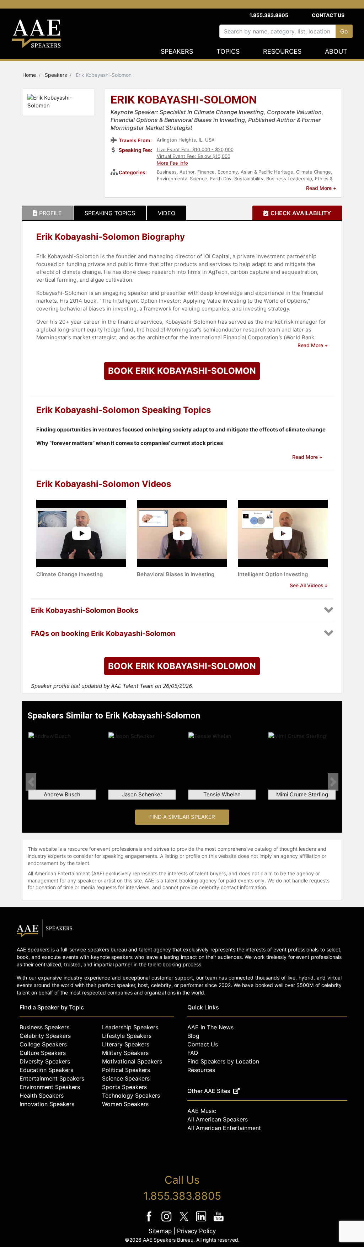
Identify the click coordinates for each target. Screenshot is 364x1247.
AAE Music (201, 1110)
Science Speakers (126, 1078)
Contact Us (328, 15)
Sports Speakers (124, 1087)
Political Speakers (126, 1069)
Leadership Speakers (130, 1027)
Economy (228, 172)
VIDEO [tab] (166, 213)
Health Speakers (42, 1095)
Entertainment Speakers (52, 1078)
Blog (193, 1035)
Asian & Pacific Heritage (267, 172)
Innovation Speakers (47, 1104)
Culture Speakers (43, 1052)
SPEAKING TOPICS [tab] (110, 213)
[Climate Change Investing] (81, 533)
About (336, 51)
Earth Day (220, 178)
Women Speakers (125, 1104)
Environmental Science (182, 178)
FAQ (192, 1052)
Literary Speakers (125, 1044)
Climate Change (313, 172)
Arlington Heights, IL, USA (186, 140)
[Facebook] (150, 1221)
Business (167, 172)
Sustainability (248, 178)
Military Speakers (125, 1052)
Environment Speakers (50, 1087)
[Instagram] (167, 1221)
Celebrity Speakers (45, 1035)
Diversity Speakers (45, 1061)
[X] (184, 1221)
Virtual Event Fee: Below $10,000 (193, 156)
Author (187, 172)
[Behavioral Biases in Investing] (182, 533)
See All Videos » (309, 585)
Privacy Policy (196, 1231)
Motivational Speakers (132, 1061)
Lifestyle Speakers (126, 1035)
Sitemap (160, 1231)
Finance (206, 172)
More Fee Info (172, 163)
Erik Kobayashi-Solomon (184, 100)
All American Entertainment (224, 1127)
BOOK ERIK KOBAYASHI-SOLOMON (182, 371)
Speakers (177, 51)
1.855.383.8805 (269, 15)
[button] (31, 782)
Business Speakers (44, 1027)
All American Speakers (217, 1119)
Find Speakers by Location (223, 1061)
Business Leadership (289, 178)
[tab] (47, 213)
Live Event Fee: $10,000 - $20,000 (195, 149)
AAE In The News (210, 1027)
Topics (228, 51)
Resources (282, 51)
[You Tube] (219, 1221)
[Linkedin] (202, 1221)
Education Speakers (46, 1069)
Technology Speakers (131, 1095)
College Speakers (43, 1044)
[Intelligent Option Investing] (283, 533)
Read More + (321, 188)
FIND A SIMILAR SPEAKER (182, 816)
